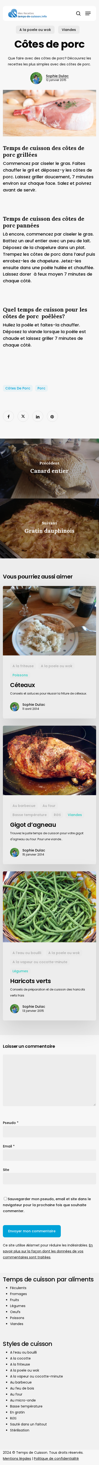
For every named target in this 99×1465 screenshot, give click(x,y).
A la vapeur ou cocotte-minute (39, 962)
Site (6, 1169)
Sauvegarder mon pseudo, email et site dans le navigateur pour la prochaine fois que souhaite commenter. (47, 1205)
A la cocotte (20, 1358)
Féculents (18, 1287)
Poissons (20, 675)
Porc (41, 388)
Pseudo (11, 1122)
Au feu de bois (22, 1388)
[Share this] (8, 416)
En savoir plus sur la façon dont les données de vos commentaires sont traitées (48, 1251)
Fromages (18, 1293)
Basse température (29, 814)
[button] (88, 13)
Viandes (69, 29)
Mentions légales (17, 1458)
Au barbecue (23, 805)
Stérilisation (19, 1430)
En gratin (17, 1412)
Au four (49, 805)
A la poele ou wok (35, 29)
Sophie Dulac (57, 76)
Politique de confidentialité (56, 1458)
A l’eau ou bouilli (26, 952)
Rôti (57, 814)
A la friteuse (23, 666)
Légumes (20, 971)
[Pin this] (52, 416)
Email (9, 1146)
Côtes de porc (17, 388)
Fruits (14, 1299)
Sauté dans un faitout (28, 1424)
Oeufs (15, 1311)
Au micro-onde (23, 1400)
